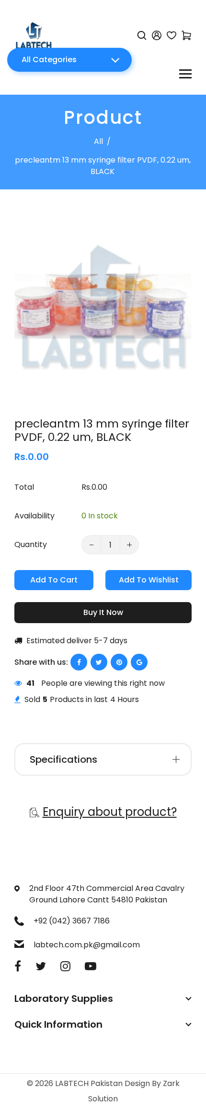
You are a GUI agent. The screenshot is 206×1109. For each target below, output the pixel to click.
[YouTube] (90, 966)
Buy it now (103, 612)
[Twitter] (40, 966)
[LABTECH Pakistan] (33, 34)
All (98, 141)
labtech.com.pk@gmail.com (87, 944)
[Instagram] (65, 966)
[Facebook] (17, 966)
